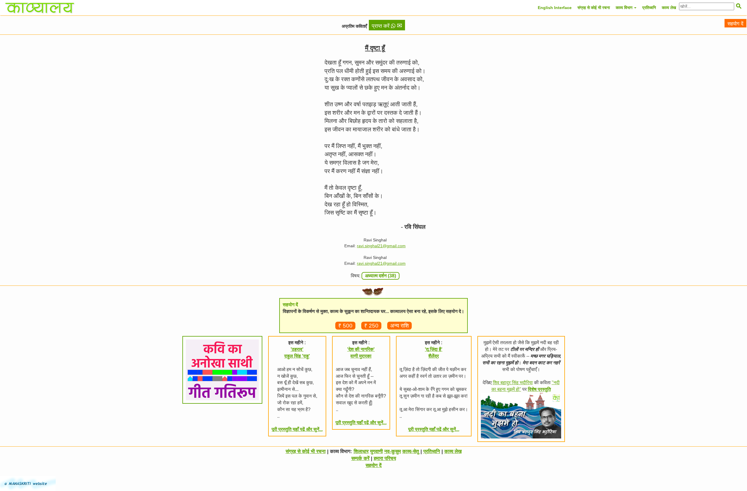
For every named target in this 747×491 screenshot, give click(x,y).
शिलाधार (361, 451)
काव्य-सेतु (410, 451)
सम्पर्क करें (360, 458)
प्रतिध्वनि (649, 7)
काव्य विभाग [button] (624, 7)
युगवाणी (376, 451)
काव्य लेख (669, 7)
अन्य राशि (399, 326)
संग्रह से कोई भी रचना (593, 7)
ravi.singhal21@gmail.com (381, 245)
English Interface (555, 7)
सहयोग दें (735, 24)
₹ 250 (371, 326)
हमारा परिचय (385, 458)
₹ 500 (345, 326)
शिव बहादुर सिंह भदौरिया (513, 382)
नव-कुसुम (392, 451)
